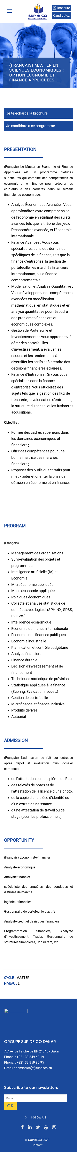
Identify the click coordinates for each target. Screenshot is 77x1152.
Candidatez (61, 15)
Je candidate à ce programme (30, 126)
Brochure (63, 8)
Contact (37, 1145)
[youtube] (46, 1127)
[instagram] (54, 1127)
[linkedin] (30, 1127)
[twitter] (38, 1127)
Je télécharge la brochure (27, 113)
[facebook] (22, 1127)
